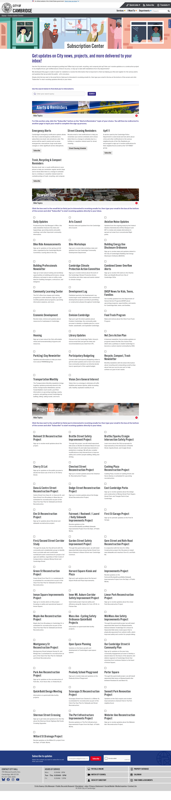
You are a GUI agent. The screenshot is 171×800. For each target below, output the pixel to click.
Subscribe (150, 5)
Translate (164, 5)
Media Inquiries (121, 786)
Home (4, 15)
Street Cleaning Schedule (77, 148)
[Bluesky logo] (4, 780)
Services (120, 10)
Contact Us (132, 786)
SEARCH (92, 94)
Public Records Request (65, 786)
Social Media (109, 786)
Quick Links (133, 5)
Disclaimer (79, 786)
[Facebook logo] (8, 780)
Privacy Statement (96, 786)
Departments (144, 10)
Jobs (86, 786)
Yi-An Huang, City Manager (44, 786)
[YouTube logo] (18, 780)
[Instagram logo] (13, 780)
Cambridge (22, 11)
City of (17, 6)
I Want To (131, 10)
